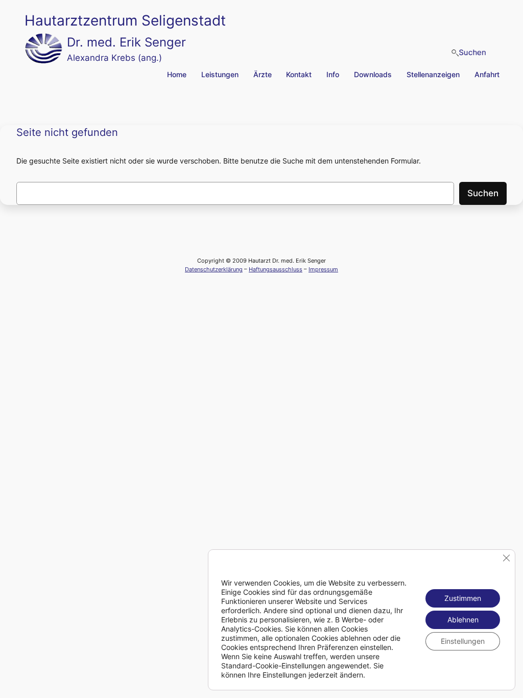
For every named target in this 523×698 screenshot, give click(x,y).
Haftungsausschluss (275, 269)
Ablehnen (463, 619)
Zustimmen (462, 598)
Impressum (323, 269)
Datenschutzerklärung (214, 269)
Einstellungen (463, 641)
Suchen (482, 193)
